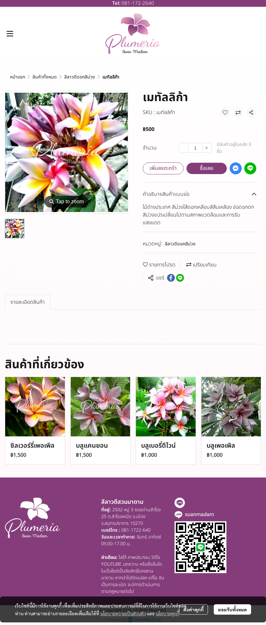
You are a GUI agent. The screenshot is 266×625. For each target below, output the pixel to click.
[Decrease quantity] (183, 147)
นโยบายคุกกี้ (167, 613)
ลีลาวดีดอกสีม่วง (79, 77)
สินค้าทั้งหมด (44, 77)
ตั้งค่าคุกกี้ (193, 609)
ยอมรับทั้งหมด (232, 609)
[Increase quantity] (206, 147)
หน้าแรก (17, 77)
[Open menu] (9, 33)
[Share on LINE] (180, 278)
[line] (180, 503)
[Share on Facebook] (171, 278)
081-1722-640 (136, 530)
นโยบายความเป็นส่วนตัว (123, 613)
